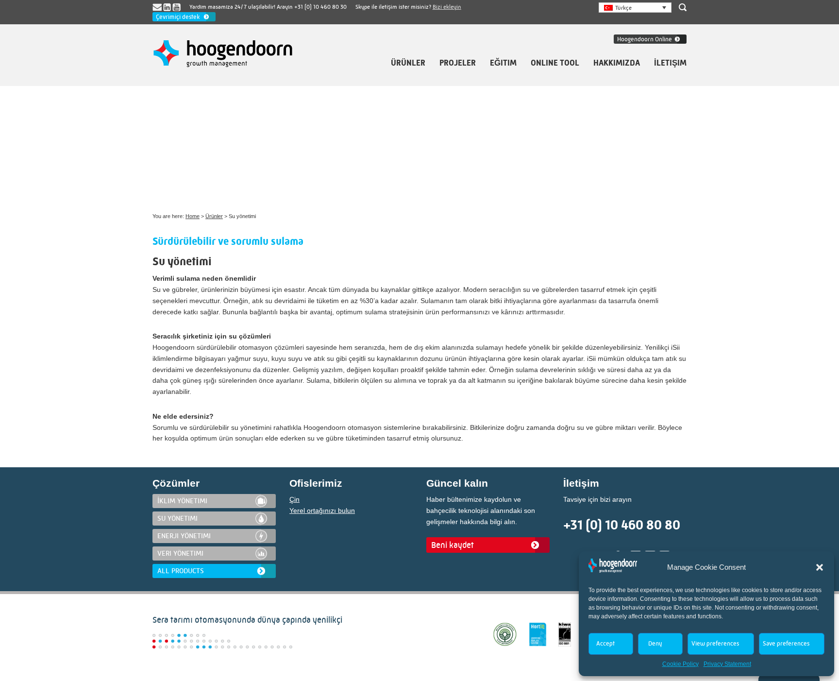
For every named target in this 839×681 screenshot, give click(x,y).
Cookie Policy (680, 664)
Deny (655, 643)
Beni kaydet (452, 545)
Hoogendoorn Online (644, 39)
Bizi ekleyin (447, 6)
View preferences (715, 643)
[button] (819, 567)
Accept (605, 643)
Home (192, 216)
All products (180, 570)
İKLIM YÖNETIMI (182, 500)
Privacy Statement (727, 664)
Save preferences (786, 643)
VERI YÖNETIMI (180, 553)
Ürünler (214, 216)
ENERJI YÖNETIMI (184, 535)
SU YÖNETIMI (177, 518)
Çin (294, 499)
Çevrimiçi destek (178, 16)
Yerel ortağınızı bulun (322, 510)
